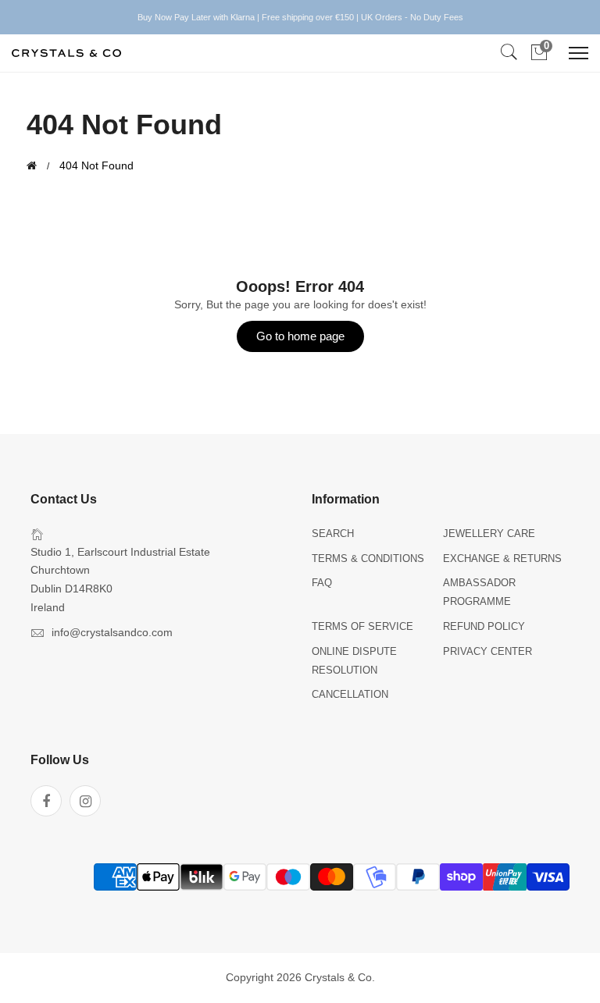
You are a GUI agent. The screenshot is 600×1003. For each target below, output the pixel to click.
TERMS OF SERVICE (362, 626)
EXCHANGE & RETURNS (502, 558)
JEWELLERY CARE (489, 533)
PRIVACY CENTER (487, 651)
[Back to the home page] (32, 165)
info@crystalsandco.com (112, 632)
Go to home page (300, 336)
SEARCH (333, 533)
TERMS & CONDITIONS (368, 558)
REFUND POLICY (484, 626)
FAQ (322, 583)
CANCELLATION (350, 694)
